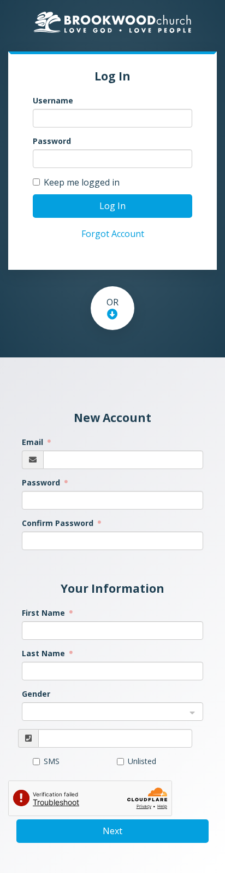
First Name (44, 613)
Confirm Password (59, 523)
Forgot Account (112, 234)
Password (52, 141)
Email (33, 442)
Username (53, 100)
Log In (112, 206)
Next (112, 831)
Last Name (44, 653)
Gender (36, 694)
